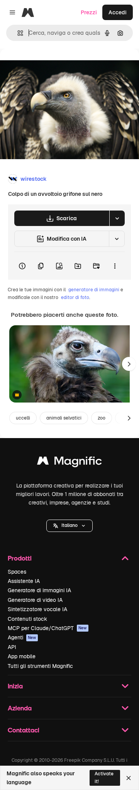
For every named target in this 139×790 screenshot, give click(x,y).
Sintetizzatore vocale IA (37, 609)
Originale (51, 66)
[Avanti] (129, 364)
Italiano (69, 525)
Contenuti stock (27, 618)
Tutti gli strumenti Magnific (40, 666)
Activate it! (104, 777)
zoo (101, 418)
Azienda (20, 708)
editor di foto (75, 297)
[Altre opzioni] (114, 266)
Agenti (22, 637)
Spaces (17, 571)
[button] (69, 526)
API (12, 647)
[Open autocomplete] (17, 33)
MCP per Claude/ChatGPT (47, 628)
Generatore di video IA (35, 599)
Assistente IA (24, 581)
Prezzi (89, 12)
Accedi (117, 12)
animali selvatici (63, 418)
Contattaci (23, 730)
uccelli (23, 418)
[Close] (128, 778)
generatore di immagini (93, 290)
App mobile (22, 656)
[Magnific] (69, 463)
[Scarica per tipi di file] (117, 218)
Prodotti (20, 558)
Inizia (15, 686)
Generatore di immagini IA (39, 590)
